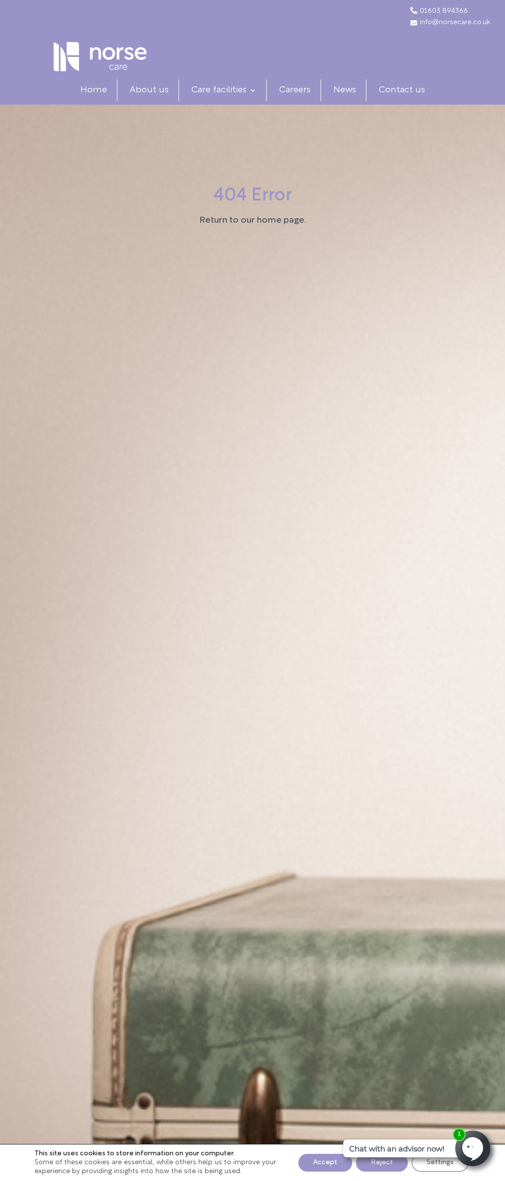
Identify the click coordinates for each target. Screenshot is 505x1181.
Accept (325, 1162)
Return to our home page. (252, 220)
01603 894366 (444, 11)
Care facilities (219, 90)
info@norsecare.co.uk (455, 22)
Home (93, 90)
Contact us (402, 90)
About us (149, 90)
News (344, 90)
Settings (440, 1162)
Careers (295, 90)
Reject (382, 1162)
